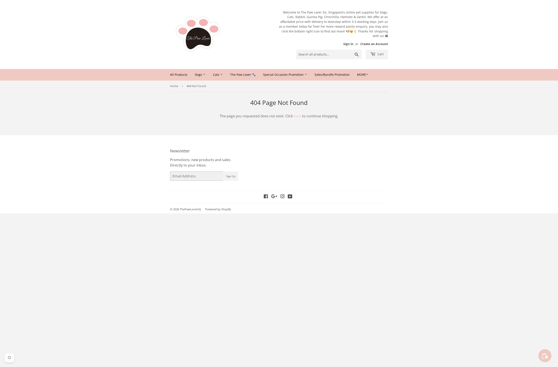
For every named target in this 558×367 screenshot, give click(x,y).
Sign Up (230, 176)
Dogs (199, 74)
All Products (178, 74)
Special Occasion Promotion (284, 74)
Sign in (348, 44)
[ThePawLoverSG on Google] (274, 196)
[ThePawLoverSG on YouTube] (290, 196)
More (361, 74)
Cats (216, 74)
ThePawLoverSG (190, 209)
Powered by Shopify (218, 209)
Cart (380, 54)
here (297, 116)
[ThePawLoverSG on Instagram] (282, 196)
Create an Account (374, 44)
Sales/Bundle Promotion (332, 74)
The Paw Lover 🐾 (243, 74)
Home (174, 86)
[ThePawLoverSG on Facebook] (266, 196)
